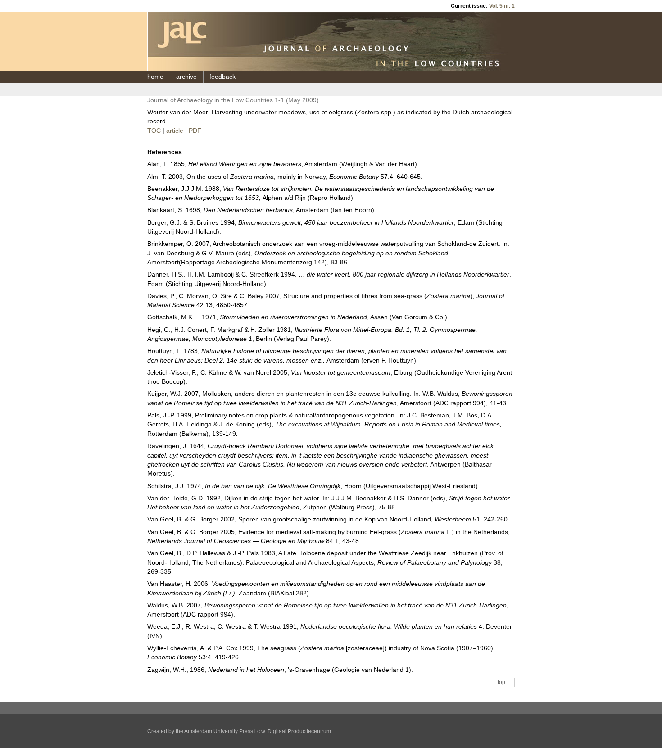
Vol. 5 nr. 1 (502, 6)
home (155, 76)
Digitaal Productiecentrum (299, 731)
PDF (195, 130)
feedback (222, 76)
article (174, 130)
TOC (154, 130)
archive (186, 76)
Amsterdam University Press (218, 731)
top (501, 682)
